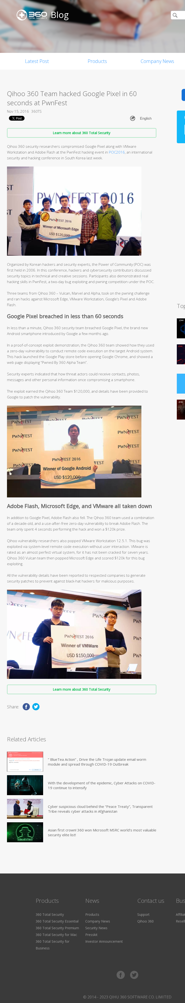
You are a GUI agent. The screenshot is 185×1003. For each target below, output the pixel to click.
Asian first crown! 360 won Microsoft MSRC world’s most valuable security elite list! (102, 832)
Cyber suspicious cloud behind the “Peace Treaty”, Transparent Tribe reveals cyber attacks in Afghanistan (100, 809)
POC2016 (117, 152)
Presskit (91, 934)
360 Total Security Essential (57, 921)
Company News (97, 921)
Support (143, 914)
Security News (96, 928)
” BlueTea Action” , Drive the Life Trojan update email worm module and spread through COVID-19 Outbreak (97, 762)
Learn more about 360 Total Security (81, 132)
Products (97, 61)
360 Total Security (50, 914)
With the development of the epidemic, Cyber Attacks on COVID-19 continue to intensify (101, 785)
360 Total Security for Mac (56, 934)
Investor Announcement (104, 941)
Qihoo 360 (145, 921)
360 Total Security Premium (57, 928)
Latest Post (37, 61)
